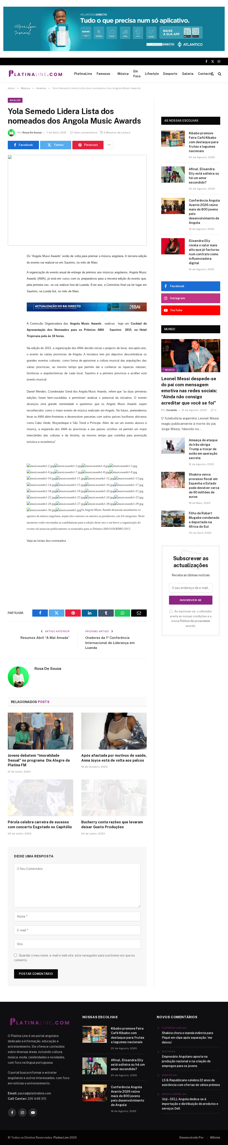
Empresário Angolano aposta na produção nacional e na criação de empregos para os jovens (186, 1061)
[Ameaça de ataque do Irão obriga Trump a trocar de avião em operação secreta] (173, 446)
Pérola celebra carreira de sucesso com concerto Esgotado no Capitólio (40, 824)
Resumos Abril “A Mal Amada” (44, 638)
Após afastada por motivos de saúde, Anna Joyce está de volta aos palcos (114, 758)
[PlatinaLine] (35, 73)
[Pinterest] (12, 301)
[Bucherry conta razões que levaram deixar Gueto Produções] (114, 797)
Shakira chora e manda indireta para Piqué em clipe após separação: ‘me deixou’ (187, 1037)
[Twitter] (12, 278)
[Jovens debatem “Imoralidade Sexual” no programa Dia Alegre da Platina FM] (40, 731)
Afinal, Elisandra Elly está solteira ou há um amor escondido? (204, 175)
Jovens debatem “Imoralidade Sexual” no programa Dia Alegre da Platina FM (39, 760)
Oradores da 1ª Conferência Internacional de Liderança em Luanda (110, 643)
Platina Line (61, 1137)
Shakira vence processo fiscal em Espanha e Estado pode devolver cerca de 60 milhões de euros (204, 486)
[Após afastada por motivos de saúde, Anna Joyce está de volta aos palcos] (114, 731)
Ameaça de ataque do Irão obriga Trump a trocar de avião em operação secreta (203, 449)
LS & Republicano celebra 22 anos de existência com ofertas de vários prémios (191, 1082)
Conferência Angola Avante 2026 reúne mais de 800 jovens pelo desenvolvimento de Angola (204, 212)
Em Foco (136, 74)
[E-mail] (12, 313)
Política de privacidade (195, 621)
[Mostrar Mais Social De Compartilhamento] (109, 145)
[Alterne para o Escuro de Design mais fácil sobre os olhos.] (212, 74)
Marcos (167, 1075)
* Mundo (169, 369)
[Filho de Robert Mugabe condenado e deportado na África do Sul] (173, 519)
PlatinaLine (83, 74)
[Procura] (219, 74)
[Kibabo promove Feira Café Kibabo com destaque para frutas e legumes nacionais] (173, 139)
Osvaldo (171, 410)
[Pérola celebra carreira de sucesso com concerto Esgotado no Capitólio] (40, 797)
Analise (15, 100)
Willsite (215, 1137)
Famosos (103, 74)
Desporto (170, 74)
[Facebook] (12, 267)
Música (123, 74)
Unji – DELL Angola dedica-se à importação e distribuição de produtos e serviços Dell (190, 1103)
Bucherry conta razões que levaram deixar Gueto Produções (112, 824)
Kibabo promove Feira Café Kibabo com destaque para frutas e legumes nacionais (203, 142)
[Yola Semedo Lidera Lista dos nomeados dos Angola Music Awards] (77, 200)
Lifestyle (152, 74)
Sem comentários (85, 132)
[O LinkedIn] (12, 290)
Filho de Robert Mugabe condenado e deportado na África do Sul (204, 519)
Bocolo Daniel (172, 1094)
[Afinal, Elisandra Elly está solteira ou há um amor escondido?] (173, 174)
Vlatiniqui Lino (172, 1027)
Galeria (187, 74)
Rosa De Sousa (32, 132)
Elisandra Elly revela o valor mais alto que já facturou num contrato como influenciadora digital (204, 252)
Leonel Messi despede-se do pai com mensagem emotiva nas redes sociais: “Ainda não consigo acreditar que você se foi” (189, 391)
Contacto (205, 74)
